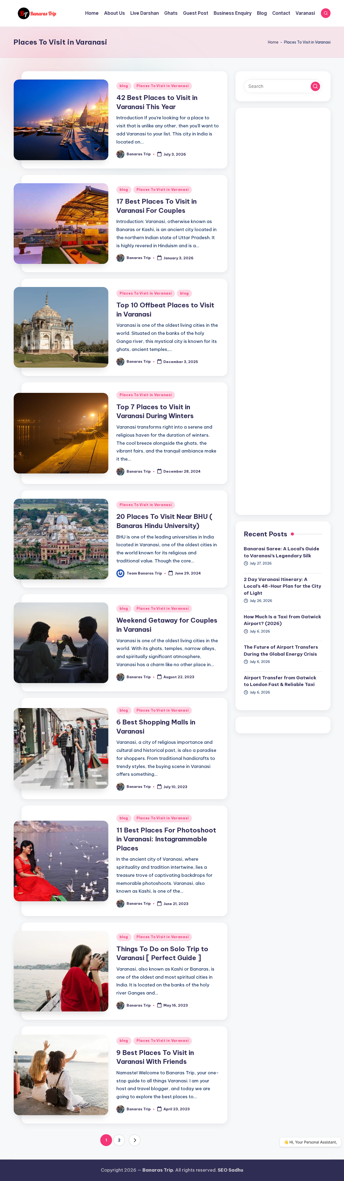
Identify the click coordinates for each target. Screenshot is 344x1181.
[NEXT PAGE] (135, 1140)
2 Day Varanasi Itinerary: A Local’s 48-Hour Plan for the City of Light (282, 586)
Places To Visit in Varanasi (163, 86)
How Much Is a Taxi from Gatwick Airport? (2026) (282, 620)
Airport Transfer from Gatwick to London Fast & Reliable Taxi (280, 681)
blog (124, 86)
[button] (135, 1140)
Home (273, 42)
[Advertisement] (283, 311)
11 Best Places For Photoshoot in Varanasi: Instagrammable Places (166, 839)
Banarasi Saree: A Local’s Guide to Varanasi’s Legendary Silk (281, 552)
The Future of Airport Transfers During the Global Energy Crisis (281, 650)
